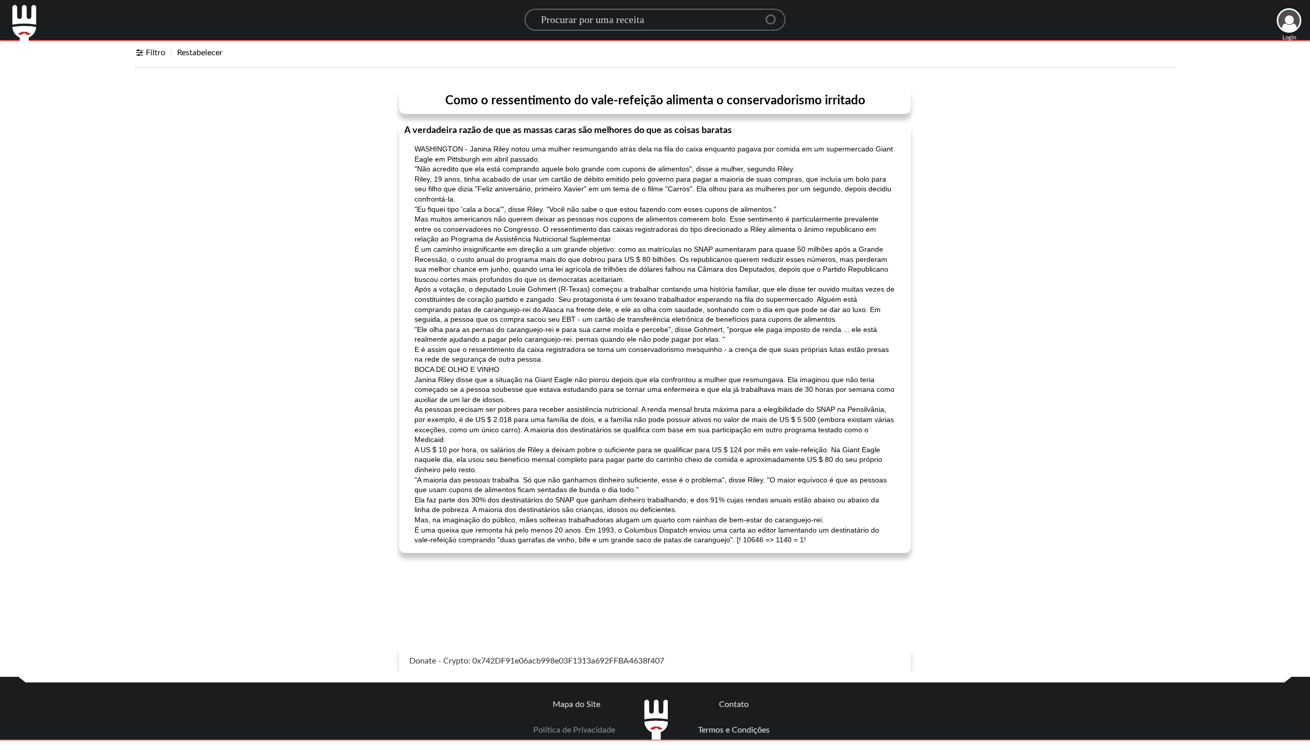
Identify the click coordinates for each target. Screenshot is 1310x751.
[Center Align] (774, 15)
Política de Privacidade (574, 730)
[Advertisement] (655, 587)
